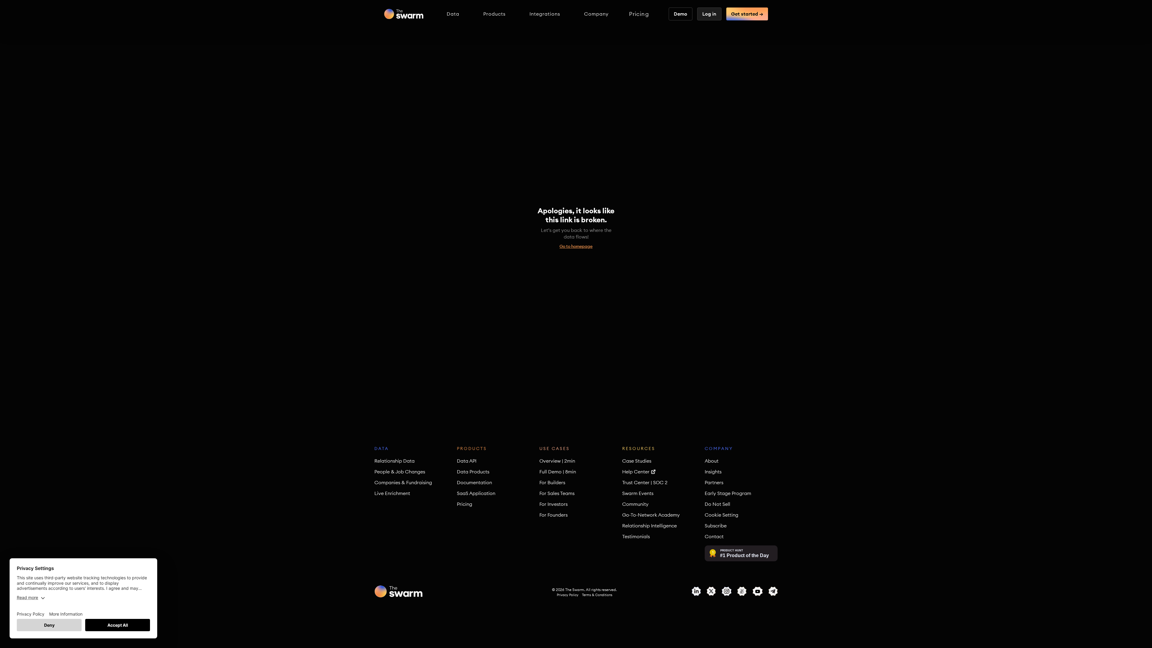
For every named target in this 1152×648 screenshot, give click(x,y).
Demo (680, 14)
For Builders (552, 482)
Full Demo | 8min (557, 472)
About (711, 461)
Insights (713, 472)
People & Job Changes (399, 472)
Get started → (747, 14)
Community (635, 504)
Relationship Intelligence (649, 526)
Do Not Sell (717, 504)
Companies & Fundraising (403, 482)
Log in (709, 14)
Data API (466, 461)
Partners (714, 482)
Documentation (474, 482)
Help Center (636, 472)
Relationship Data (394, 461)
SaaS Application (476, 493)
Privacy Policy (567, 595)
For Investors (553, 504)
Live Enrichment (392, 493)
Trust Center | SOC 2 (645, 482)
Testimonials (636, 536)
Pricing (639, 14)
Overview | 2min (557, 461)
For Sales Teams (556, 493)
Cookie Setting (721, 515)
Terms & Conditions (597, 595)
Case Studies (636, 461)
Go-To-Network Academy (651, 515)
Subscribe (716, 526)
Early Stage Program (728, 493)
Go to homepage (576, 246)
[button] (453, 14)
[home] (403, 14)
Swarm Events (637, 493)
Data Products (473, 472)
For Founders (553, 515)
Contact (714, 536)
